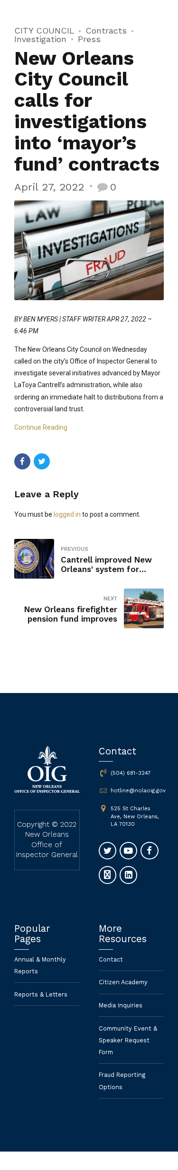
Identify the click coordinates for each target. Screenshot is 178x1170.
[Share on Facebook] (22, 461)
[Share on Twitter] (42, 461)
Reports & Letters (40, 994)
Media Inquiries (120, 1005)
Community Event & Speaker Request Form (128, 1040)
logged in (67, 514)
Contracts (106, 30)
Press (89, 39)
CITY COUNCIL (44, 30)
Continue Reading (40, 427)
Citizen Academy (123, 982)
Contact (111, 959)
